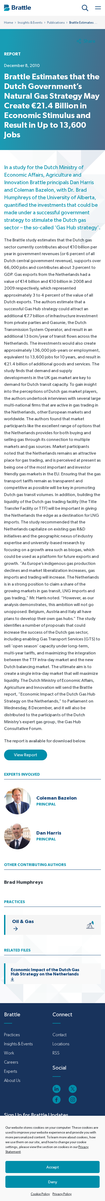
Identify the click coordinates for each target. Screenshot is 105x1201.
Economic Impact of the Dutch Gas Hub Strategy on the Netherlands (45, 971)
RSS (56, 1053)
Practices (12, 1034)
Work (9, 1053)
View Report (25, 754)
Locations (60, 1043)
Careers (11, 1062)
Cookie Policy (40, 1194)
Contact (59, 1034)
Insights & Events (30, 22)
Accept (52, 1167)
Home (8, 22)
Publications (56, 22)
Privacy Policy (62, 1194)
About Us (12, 1080)
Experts (10, 1071)
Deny (52, 1181)
